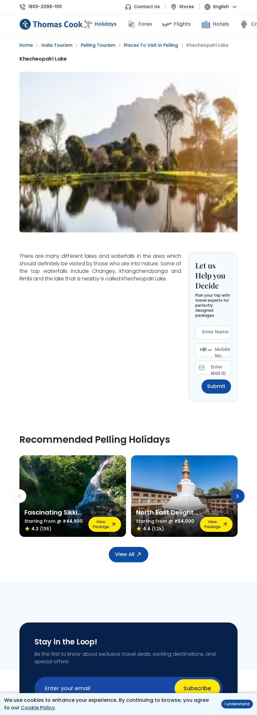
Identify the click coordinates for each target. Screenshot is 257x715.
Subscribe (197, 688)
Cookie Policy (38, 707)
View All (124, 554)
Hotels (221, 24)
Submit (216, 386)
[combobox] (205, 350)
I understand (237, 704)
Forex (145, 24)
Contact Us (147, 7)
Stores (186, 7)
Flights (182, 24)
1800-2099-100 (45, 7)
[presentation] (19, 496)
